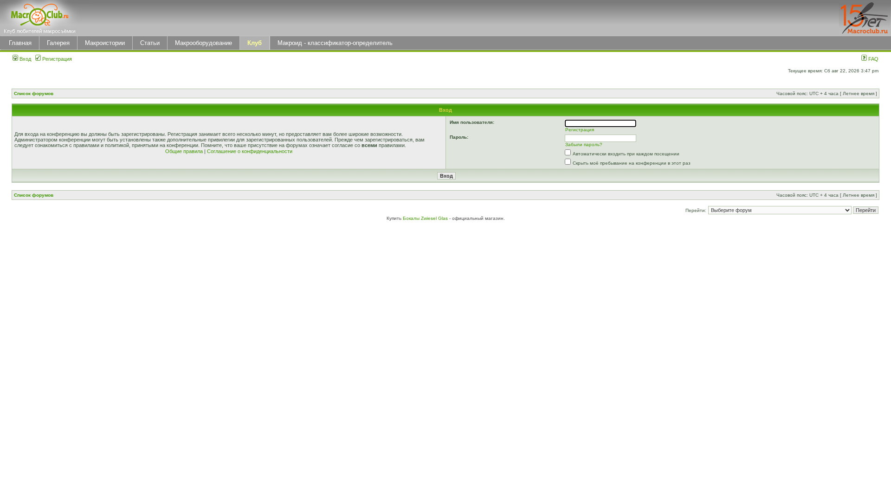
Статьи (150, 42)
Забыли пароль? (583, 144)
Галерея (58, 42)
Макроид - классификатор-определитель (335, 42)
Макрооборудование (203, 42)
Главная (20, 42)
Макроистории (105, 42)
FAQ (872, 59)
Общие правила (184, 151)
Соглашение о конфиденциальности (249, 151)
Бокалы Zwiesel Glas (426, 218)
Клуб (254, 42)
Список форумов (33, 93)
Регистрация (56, 59)
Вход (24, 59)
